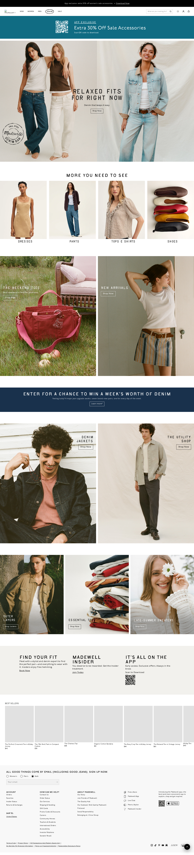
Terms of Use (11, 843)
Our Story (81, 795)
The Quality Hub (83, 801)
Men (40, 11)
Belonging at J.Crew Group (87, 815)
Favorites (9, 798)
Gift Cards (44, 808)
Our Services (45, 801)
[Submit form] (57, 782)
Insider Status (11, 801)
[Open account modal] (183, 11)
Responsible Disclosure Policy (69, 846)
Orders (9, 795)
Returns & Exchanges (14, 805)
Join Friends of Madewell (87, 798)
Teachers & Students (48, 822)
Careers (43, 815)
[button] (30, 709)
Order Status (45, 798)
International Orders (48, 825)
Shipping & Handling (47, 805)
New (22, 11)
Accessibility (45, 829)
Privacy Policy (23, 843)
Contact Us (44, 795)
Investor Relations (47, 832)
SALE (60, 11)
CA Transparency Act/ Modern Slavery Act (45, 843)
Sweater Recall (45, 836)
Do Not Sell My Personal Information (19, 846)
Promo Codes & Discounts (50, 812)
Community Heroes (47, 819)
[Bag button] (189, 11)
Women (31, 11)
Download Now (122, 3)
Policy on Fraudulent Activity (45, 846)
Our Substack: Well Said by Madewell (91, 805)
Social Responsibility (85, 812)
